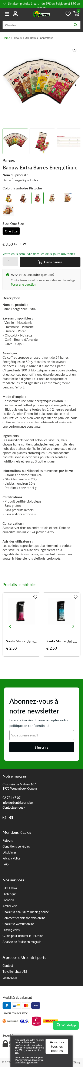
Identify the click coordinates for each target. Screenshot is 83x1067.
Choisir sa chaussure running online (26, 912)
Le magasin (10, 977)
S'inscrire (42, 747)
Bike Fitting (10, 888)
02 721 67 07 (11, 797)
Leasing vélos (11, 930)
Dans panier (52, 261)
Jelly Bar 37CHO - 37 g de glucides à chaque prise (32, 641)
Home (6, 38)
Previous (10, 626)
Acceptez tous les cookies (57, 1046)
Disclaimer (9, 852)
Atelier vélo (10, 906)
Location (8, 900)
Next (75, 85)
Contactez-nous (13, 807)
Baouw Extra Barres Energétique (33, 38)
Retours (8, 840)
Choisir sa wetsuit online (18, 924)
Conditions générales (16, 846)
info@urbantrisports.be (18, 802)
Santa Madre (16, 641)
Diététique (9, 894)
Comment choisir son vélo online (24, 918)
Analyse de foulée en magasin (22, 942)
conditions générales (26, 1062)
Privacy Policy (11, 858)
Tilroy (76, 1062)
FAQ (6, 864)
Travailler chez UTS (15, 971)
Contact (8, 965)
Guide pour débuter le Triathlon (23, 936)
